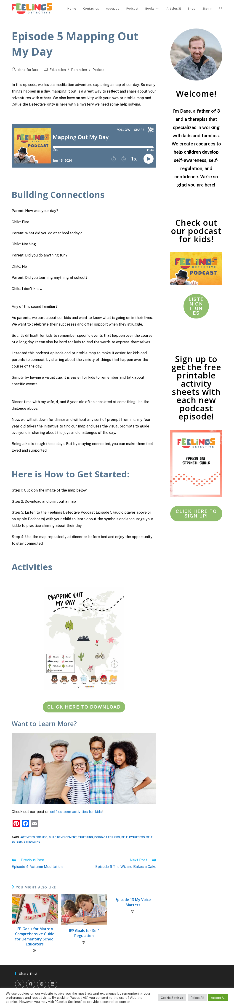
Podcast (99, 70)
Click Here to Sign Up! (196, 514)
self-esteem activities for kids (76, 812)
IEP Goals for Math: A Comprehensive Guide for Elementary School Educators (34, 936)
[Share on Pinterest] (41, 984)
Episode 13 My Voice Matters (133, 902)
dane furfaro (28, 70)
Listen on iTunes (196, 306)
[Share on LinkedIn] (52, 984)
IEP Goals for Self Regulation (84, 933)
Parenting (79, 70)
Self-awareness (133, 837)
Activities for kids (34, 837)
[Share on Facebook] (30, 984)
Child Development (63, 837)
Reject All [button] (197, 997)
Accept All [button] (218, 997)
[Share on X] (19, 984)
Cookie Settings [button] (172, 997)
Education (58, 70)
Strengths (32, 841)
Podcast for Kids (107, 837)
